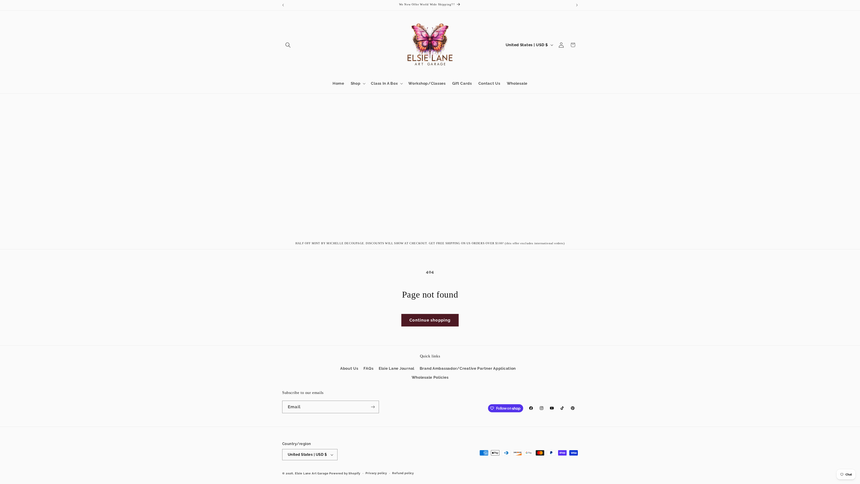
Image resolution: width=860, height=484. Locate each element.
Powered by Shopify (344, 473)
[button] (288, 45)
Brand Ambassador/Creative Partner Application (468, 368)
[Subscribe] (373, 407)
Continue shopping (429, 320)
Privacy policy (376, 473)
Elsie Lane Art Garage (312, 473)
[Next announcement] (577, 5)
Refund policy (403, 473)
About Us (349, 368)
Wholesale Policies (430, 377)
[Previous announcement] (283, 5)
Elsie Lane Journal (396, 368)
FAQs (368, 368)
